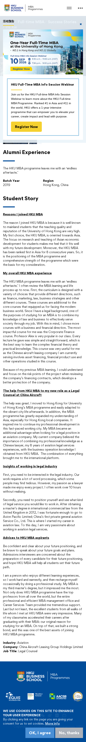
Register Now (26, 127)
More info (52, 723)
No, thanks (69, 732)
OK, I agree (40, 732)
